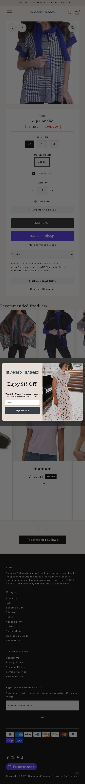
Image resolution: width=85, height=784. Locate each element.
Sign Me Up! (22, 410)
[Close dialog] (80, 366)
